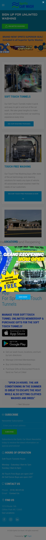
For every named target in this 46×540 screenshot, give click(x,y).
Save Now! (23, 297)
